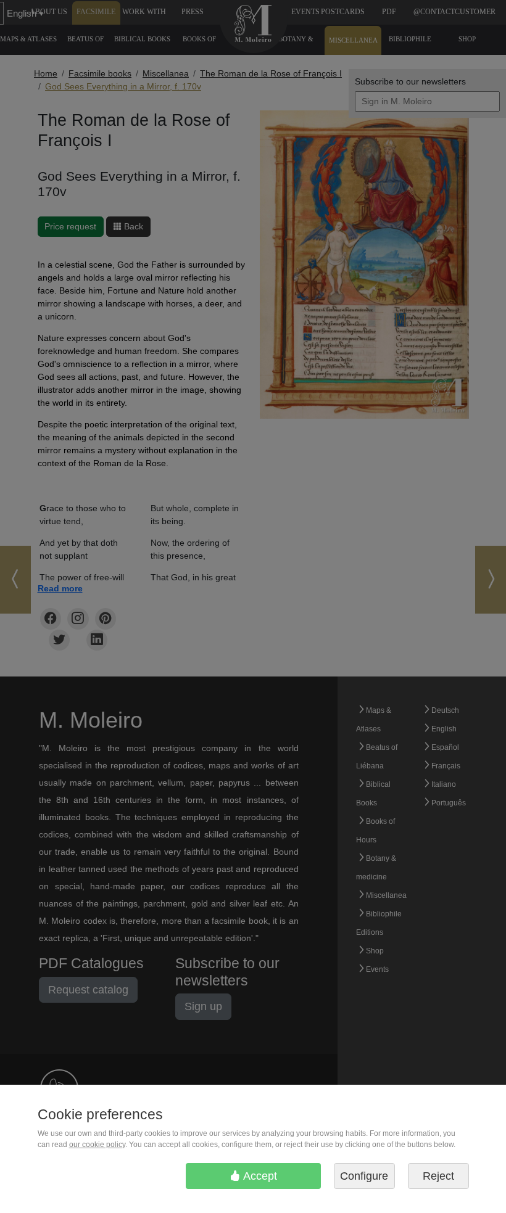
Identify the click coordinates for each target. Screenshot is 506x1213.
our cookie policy (97, 1144)
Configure (364, 1176)
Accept (259, 1176)
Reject (438, 1176)
